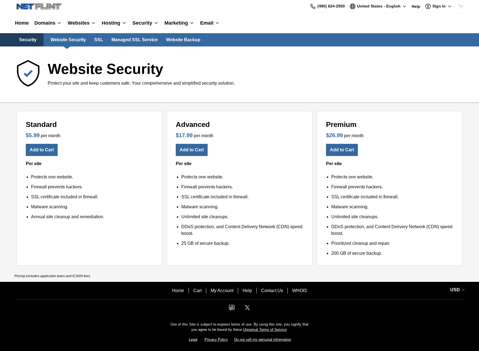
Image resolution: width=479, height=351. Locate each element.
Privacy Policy (216, 339)
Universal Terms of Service (265, 329)
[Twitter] (247, 309)
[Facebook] (231, 309)
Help (247, 290)
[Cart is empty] (461, 6)
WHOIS (299, 290)
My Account (222, 290)
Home (178, 290)
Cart (197, 290)
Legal (193, 339)
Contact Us (272, 290)
